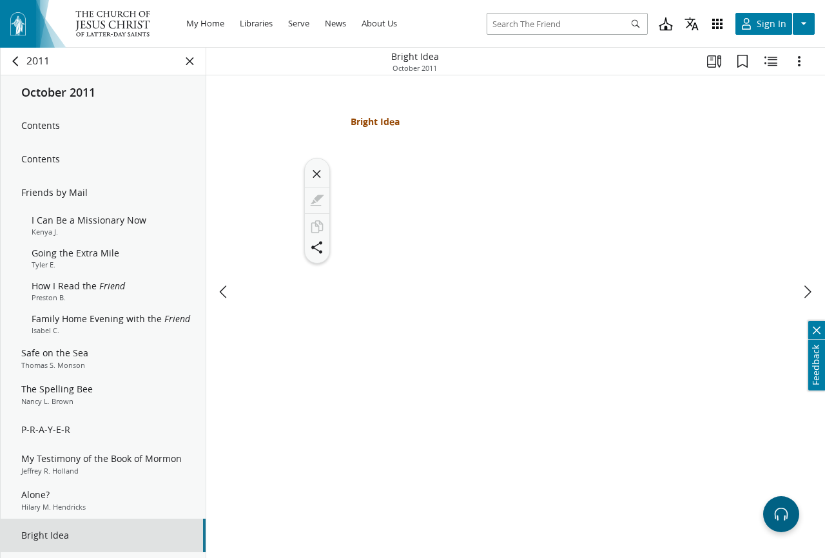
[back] (16, 61)
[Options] (799, 61)
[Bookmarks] (742, 61)
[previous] (224, 292)
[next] (807, 292)
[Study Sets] (714, 61)
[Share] (317, 247)
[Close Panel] (190, 61)
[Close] (317, 174)
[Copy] (317, 226)
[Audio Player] (781, 514)
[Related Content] (771, 61)
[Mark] (317, 200)
